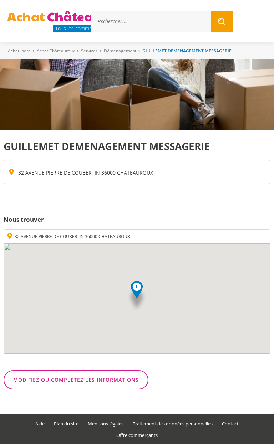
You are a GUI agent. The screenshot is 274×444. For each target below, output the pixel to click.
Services (89, 51)
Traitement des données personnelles (173, 424)
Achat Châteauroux (56, 51)
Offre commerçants (137, 435)
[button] (136, 296)
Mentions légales (105, 424)
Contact (230, 424)
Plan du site (66, 424)
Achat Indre (19, 51)
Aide (40, 424)
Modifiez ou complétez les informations (76, 379)
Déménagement (120, 51)
